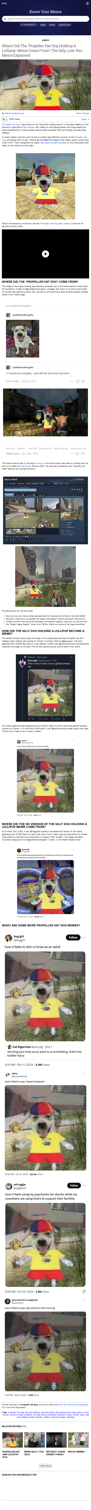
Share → (85, 119)
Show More (45, 1466)
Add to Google (82, 113)
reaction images (58, 1417)
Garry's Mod (43, 463)
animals (38, 1417)
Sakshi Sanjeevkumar (14, 113)
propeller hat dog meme (35, 1415)
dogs (82, 1415)
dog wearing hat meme (66, 1412)
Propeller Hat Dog (11, 124)
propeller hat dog (16, 1412)
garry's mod (82, 1412)
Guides (45, 40)
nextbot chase (16, 1415)
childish (46, 1417)
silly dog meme (47, 1412)
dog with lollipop (32, 1412)
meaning (70, 1417)
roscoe (5, 1415)
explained (51, 1415)
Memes (52, 25)
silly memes (29, 127)
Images (43, 25)
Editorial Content (64, 25)
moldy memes (72, 1415)
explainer (61, 1415)
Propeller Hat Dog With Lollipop (55, 223)
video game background (51, 142)
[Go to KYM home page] (4, 3)
